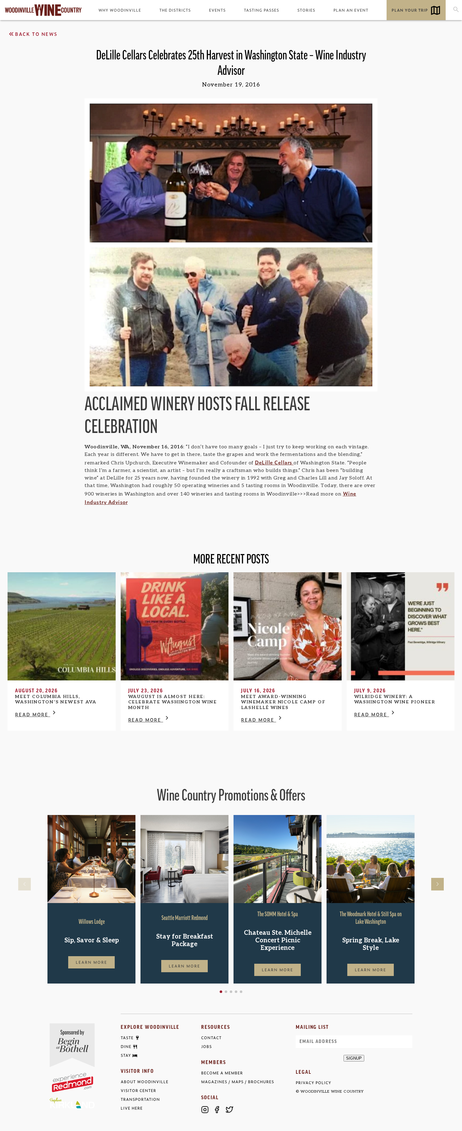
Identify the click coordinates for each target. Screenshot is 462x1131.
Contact (211, 1037)
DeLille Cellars (274, 462)
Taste (127, 1037)
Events (217, 10)
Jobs (206, 1046)
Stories (306, 10)
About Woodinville (144, 1081)
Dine (126, 1046)
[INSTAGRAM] (205, 1109)
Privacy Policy (313, 1082)
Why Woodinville (119, 10)
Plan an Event (350, 10)
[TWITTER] (229, 1109)
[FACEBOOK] (217, 1109)
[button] (221, 991)
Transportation (140, 1099)
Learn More (91, 962)
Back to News (36, 33)
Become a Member (222, 1073)
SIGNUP (354, 1058)
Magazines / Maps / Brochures (237, 1081)
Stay (126, 1055)
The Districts (175, 10)
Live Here (132, 1108)
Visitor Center (138, 1090)
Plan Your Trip (410, 10)
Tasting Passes (261, 10)
